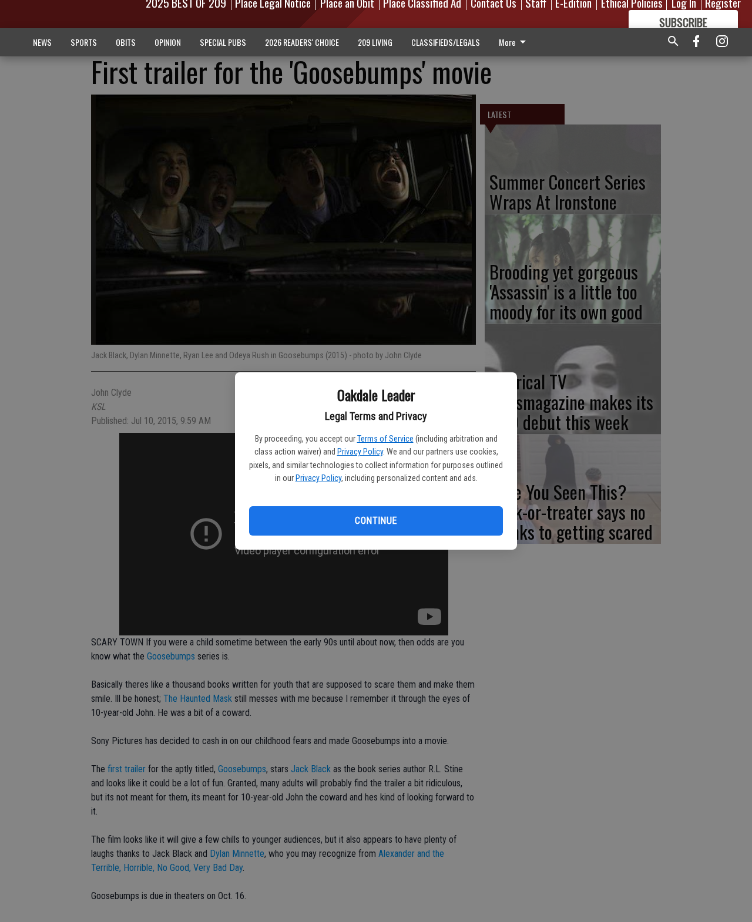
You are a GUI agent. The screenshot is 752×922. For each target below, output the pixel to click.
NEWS (42, 42)
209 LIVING (375, 42)
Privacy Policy (360, 451)
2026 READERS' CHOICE (302, 42)
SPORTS (83, 42)
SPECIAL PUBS (223, 42)
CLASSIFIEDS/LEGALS (445, 42)
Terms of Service (385, 438)
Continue (376, 520)
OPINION (168, 42)
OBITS (126, 42)
